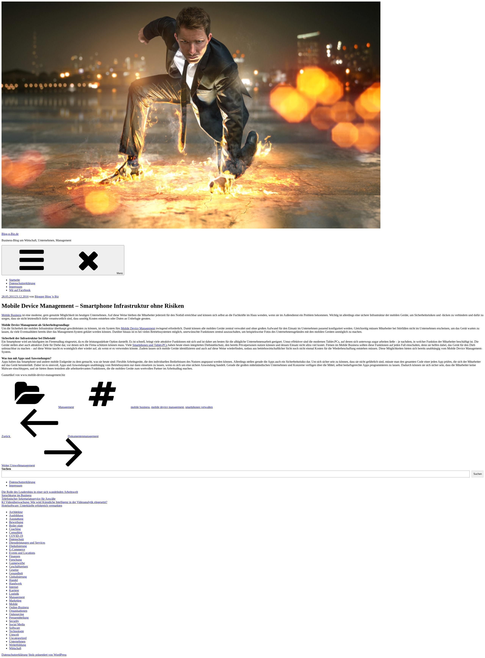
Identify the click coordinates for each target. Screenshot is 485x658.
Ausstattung (16, 518)
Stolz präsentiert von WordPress (47, 654)
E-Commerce (17, 549)
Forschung (15, 559)
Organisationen (18, 610)
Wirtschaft (15, 648)
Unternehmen (17, 641)
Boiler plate (16, 525)
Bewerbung (16, 522)
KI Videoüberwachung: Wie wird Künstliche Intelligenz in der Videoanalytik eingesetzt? (54, 502)
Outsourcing (16, 614)
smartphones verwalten (199, 407)
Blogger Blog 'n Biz (47, 296)
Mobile (13, 604)
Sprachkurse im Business (16, 495)
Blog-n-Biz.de (10, 233)
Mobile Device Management (138, 328)
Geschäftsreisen (18, 566)
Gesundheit (16, 573)
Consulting (15, 532)
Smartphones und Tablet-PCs (149, 345)
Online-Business (19, 607)
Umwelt (14, 634)
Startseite (14, 279)
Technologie (16, 631)
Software (14, 627)
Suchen (6, 468)
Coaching (15, 529)
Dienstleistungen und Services (27, 542)
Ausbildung (16, 515)
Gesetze (14, 569)
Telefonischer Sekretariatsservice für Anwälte (29, 498)
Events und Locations (22, 552)
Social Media (17, 624)
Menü (120, 273)
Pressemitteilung (19, 617)
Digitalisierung (18, 546)
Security (14, 621)
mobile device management (167, 407)
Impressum (15, 286)
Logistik (14, 593)
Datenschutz (16, 539)
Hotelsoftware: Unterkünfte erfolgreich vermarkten (32, 505)
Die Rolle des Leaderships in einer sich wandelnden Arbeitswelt (40, 492)
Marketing (15, 600)
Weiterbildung (17, 644)
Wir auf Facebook (20, 290)
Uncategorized (18, 638)
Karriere (14, 590)
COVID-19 (16, 535)
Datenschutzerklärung (22, 283)
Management (66, 407)
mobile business (140, 407)
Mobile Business (11, 315)
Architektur (16, 512)
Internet (13, 587)
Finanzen (14, 556)
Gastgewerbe (17, 563)
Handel (13, 580)
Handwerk (15, 583)
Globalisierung (18, 576)
